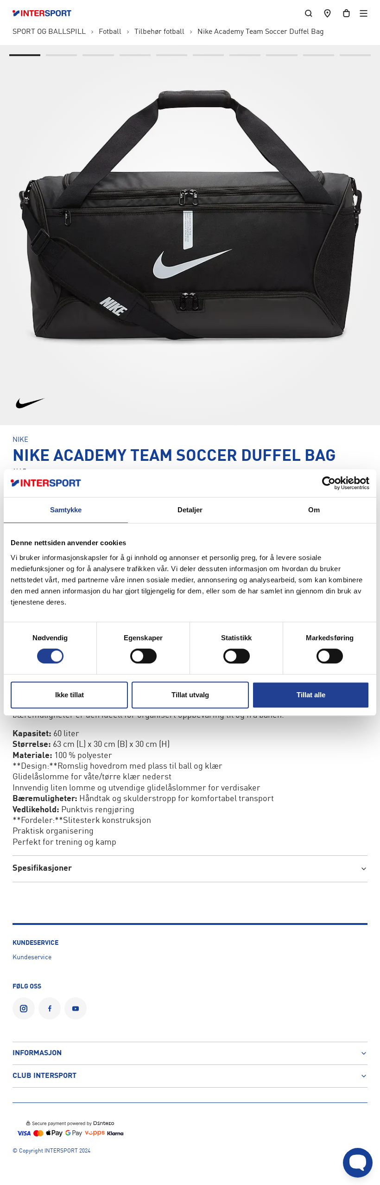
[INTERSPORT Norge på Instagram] (24, 1008)
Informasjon (37, 1053)
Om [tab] (314, 510)
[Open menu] (363, 13)
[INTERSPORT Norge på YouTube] (75, 1008)
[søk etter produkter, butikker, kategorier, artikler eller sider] (308, 13)
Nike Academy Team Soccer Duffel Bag (260, 32)
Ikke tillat (69, 695)
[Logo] (47, 13)
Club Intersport (44, 1076)
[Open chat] (358, 1163)
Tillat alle (311, 695)
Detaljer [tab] (190, 510)
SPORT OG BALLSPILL (49, 32)
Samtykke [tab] (66, 510)
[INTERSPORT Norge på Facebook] (49, 1008)
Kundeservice (32, 957)
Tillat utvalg (190, 695)
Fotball (110, 32)
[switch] (143, 656)
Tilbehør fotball (159, 32)
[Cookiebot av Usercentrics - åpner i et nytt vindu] (328, 483)
